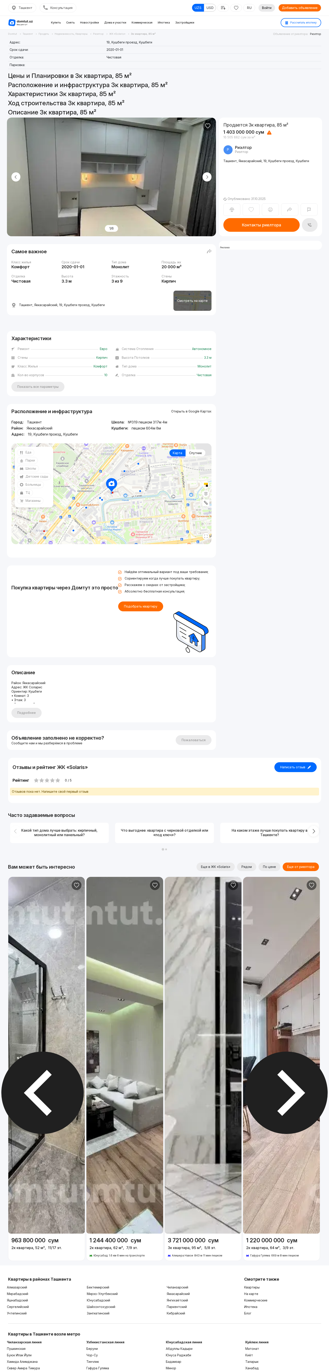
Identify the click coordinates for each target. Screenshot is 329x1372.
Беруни (92, 1349)
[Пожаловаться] (309, 209)
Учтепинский (17, 1313)
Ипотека (164, 22)
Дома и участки (115, 22)
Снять (70, 22)
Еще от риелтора (300, 867)
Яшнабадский (17, 1300)
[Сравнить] (231, 209)
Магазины (33, 500)
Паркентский (177, 1307)
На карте (251, 1294)
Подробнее (26, 713)
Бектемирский (98, 1287)
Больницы (33, 484)
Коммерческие (255, 1300)
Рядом (246, 867)
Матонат (252, 1349)
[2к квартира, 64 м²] (281, 1247)
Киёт (249, 1355)
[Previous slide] (15, 177)
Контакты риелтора (261, 225)
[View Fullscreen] (206, 536)
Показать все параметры (38, 387)
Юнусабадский (98, 1300)
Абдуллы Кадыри (179, 1349)
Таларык (251, 1361)
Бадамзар (173, 1361)
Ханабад (252, 1368)
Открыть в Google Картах (191, 411)
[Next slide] (207, 177)
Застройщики (184, 22)
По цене (269, 867)
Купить (56, 22)
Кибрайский (176, 1313)
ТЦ (28, 492)
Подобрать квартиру (140, 606)
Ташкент (25, 8)
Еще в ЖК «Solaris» (215, 867)
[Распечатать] (270, 209)
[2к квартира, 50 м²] (46, 1245)
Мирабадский (17, 1294)
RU (249, 8)
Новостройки (89, 22)
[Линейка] (206, 502)
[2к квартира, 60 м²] (124, 1247)
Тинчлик (92, 1361)
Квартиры (252, 1287)
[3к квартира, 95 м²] (203, 1247)
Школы (31, 468)
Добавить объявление (300, 8)
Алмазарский (17, 1287)
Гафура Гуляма (97, 1368)
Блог (247, 1313)
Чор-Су (92, 1355)
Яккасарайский (178, 1294)
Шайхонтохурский (101, 1307)
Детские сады (37, 476)
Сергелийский (18, 1307)
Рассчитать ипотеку (303, 22)
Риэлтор (315, 34)
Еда (28, 452)
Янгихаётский (177, 1300)
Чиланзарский (177, 1287)
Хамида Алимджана (22, 1361)
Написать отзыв (292, 767)
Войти (266, 8)
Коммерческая (142, 22)
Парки (30, 460)
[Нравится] (208, 126)
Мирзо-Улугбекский (102, 1294)
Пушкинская (16, 1349)
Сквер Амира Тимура (23, 1368)
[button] (163, 849)
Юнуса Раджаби (178, 1355)
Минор (171, 1368)
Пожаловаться (194, 740)
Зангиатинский (98, 1313)
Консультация (61, 8)
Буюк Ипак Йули (19, 1355)
